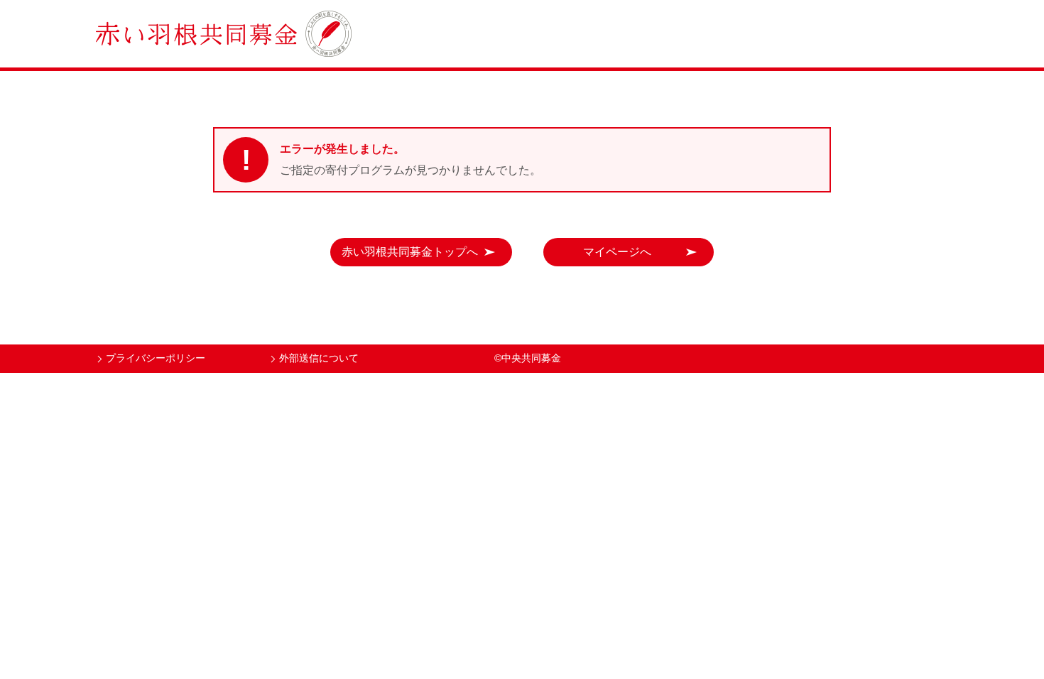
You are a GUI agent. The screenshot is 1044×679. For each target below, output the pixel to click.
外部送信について (319, 358)
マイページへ (617, 252)
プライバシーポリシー (155, 358)
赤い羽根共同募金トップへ (410, 252)
